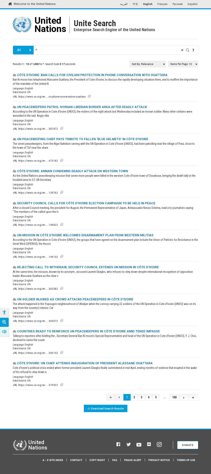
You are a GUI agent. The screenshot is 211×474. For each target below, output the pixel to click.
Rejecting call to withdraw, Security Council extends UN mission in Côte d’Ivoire (88, 267)
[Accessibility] (4, 312)
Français (162, 4)
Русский (178, 4)
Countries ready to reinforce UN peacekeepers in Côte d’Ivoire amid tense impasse (88, 331)
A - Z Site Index (52, 460)
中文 (135, 4)
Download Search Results (107, 408)
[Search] (187, 50)
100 (174, 397)
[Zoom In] (4, 322)
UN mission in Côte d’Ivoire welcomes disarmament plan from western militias (85, 235)
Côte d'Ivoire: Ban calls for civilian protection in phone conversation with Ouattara (92, 75)
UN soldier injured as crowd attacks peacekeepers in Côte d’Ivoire (75, 299)
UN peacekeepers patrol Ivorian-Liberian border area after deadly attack (82, 107)
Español (192, 4)
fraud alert (132, 460)
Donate (187, 445)
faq (114, 460)
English (147, 4)
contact (76, 460)
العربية (124, 4)
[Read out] (4, 331)
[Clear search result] (182, 50)
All (19, 50)
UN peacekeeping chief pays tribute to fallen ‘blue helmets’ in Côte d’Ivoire (82, 139)
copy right (97, 460)
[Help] (193, 50)
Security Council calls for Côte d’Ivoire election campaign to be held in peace (86, 203)
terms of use (186, 460)
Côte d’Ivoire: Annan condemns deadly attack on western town (72, 171)
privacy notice (159, 460)
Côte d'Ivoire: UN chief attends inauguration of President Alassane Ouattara (85, 363)
